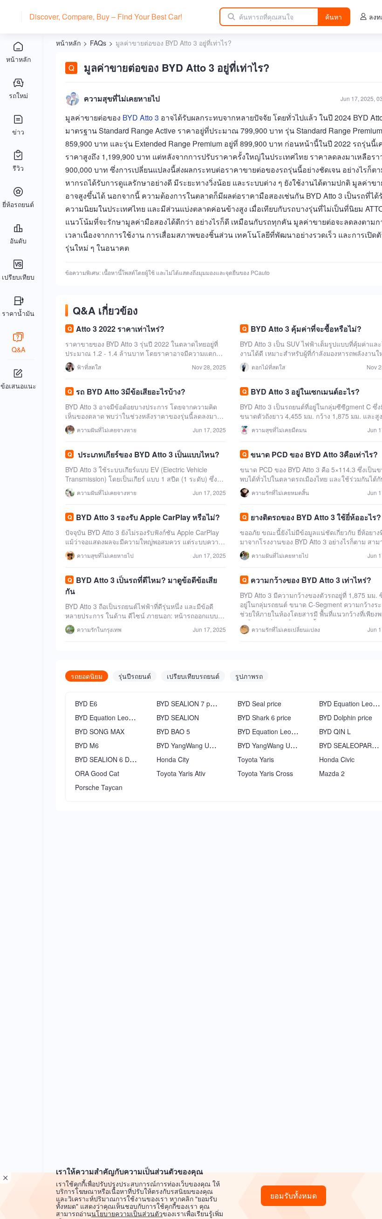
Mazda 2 (332, 773)
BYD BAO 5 (173, 731)
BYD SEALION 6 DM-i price (115, 759)
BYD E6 (86, 703)
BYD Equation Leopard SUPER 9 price (131, 717)
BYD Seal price (259, 703)
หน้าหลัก (68, 42)
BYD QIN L (335, 731)
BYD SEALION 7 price (189, 703)
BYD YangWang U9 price (193, 745)
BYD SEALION (178, 717)
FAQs (98, 42)
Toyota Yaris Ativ (181, 773)
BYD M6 (87, 745)
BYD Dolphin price (345, 717)
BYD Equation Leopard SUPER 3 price (294, 731)
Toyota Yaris (256, 759)
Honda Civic (337, 759)
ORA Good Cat (97, 773)
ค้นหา (333, 16)
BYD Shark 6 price (264, 717)
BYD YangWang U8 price (274, 745)
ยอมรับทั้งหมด (293, 1195)
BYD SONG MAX (99, 731)
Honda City (173, 759)
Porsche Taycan (99, 787)
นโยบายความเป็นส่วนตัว (127, 1213)
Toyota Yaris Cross (265, 773)
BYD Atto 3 (141, 117)
